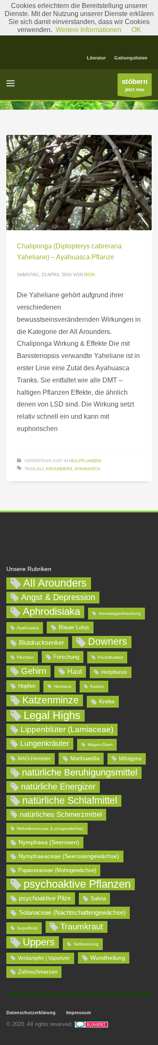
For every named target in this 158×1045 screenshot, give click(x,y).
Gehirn (33, 671)
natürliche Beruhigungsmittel (79, 772)
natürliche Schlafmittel (69, 800)
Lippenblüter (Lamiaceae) (67, 729)
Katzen (97, 686)
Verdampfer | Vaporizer (44, 958)
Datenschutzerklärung (31, 1012)
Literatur (96, 57)
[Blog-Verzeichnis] (91, 1024)
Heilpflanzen (85, 460)
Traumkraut (81, 926)
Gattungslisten (130, 57)
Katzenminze (50, 700)
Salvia (98, 898)
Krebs (107, 701)
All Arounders (54, 468)
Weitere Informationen (88, 29)
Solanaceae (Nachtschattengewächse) (72, 912)
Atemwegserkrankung (120, 613)
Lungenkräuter (44, 743)
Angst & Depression (58, 597)
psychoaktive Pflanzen (77, 884)
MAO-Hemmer (34, 759)
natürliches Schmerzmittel (61, 815)
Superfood (27, 928)
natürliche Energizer (58, 786)
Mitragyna (130, 759)
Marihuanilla (84, 758)
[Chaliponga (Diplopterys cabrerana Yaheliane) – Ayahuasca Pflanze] (79, 182)
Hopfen (26, 686)
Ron (89, 274)
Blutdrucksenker (41, 642)
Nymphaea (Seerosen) (49, 842)
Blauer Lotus (74, 627)
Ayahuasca (87, 468)
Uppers (39, 942)
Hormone (63, 686)
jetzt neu (134, 85)
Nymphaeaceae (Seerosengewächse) (69, 856)
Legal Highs (52, 715)
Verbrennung (86, 944)
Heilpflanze (114, 672)
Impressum (78, 1012)
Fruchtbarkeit (110, 657)
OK (136, 29)
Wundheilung (107, 957)
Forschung (66, 657)
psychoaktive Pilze (45, 898)
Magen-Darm (100, 744)
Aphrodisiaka (51, 611)
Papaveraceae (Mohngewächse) (57, 870)
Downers (107, 641)
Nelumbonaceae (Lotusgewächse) (50, 828)
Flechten (25, 657)
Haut (74, 671)
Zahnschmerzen (37, 972)
